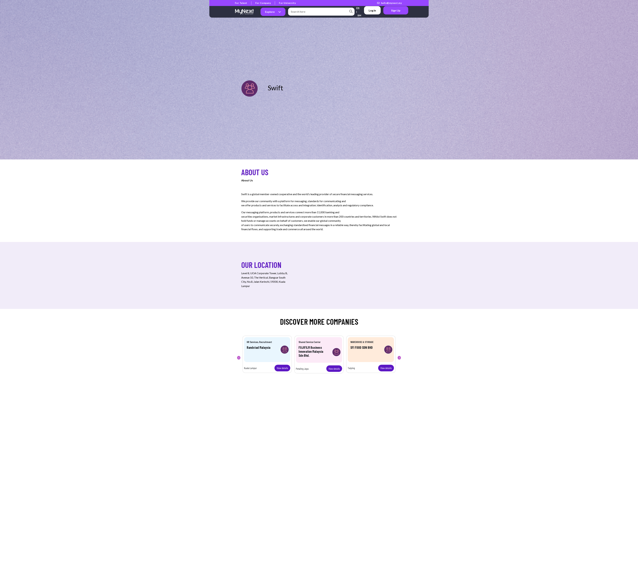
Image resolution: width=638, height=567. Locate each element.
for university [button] (287, 2)
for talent (241, 2)
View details (282, 368)
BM (359, 15)
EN (358, 7)
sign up (395, 10)
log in (372, 10)
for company (263, 2)
